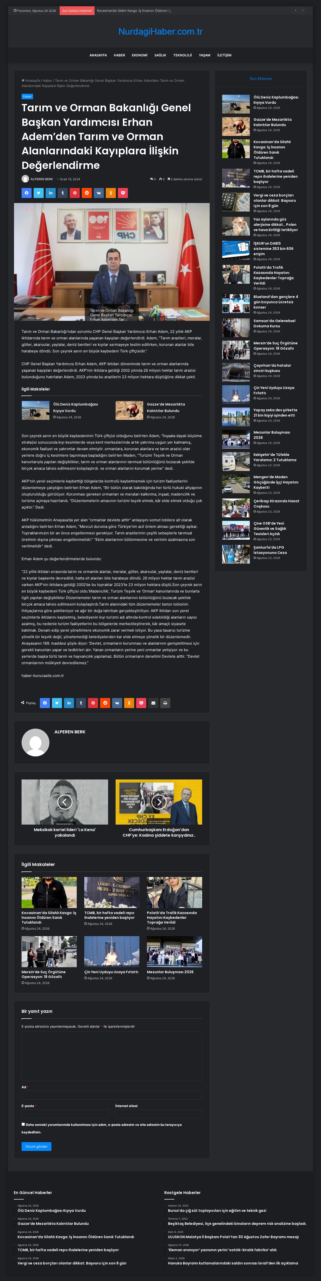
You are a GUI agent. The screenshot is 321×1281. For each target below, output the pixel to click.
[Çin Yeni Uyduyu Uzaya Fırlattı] (111, 951)
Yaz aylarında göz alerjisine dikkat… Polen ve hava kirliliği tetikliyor (276, 224)
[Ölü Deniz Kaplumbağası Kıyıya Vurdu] (35, 410)
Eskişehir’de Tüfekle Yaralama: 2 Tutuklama (275, 457)
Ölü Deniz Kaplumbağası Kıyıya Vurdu (276, 100)
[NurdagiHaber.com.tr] (160, 31)
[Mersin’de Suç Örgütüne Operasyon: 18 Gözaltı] (49, 951)
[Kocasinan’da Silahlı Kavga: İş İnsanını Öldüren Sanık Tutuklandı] (49, 892)
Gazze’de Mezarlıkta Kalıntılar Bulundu (273, 122)
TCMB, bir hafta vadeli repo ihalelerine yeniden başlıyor (109, 915)
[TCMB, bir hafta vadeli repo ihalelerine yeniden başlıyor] (111, 892)
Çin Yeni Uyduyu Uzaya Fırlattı (111, 971)
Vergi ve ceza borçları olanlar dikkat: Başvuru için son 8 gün (275, 200)
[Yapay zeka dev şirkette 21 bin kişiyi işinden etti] (236, 417)
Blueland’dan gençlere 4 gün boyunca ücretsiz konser (276, 302)
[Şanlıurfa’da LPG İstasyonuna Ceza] (236, 554)
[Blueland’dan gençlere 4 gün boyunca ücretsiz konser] (236, 303)
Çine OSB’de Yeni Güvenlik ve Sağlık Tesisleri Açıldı (270, 528)
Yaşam (204, 55)
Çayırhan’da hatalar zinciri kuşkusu (272, 368)
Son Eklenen (261, 78)
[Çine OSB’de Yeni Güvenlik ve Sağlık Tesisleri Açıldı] (236, 530)
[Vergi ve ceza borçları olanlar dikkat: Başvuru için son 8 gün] (236, 202)
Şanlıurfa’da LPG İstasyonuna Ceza (270, 550)
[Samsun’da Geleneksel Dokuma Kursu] (236, 327)
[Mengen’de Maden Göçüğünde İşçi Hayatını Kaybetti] (236, 483)
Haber (119, 55)
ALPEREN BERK (42, 179)
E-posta (29, 1106)
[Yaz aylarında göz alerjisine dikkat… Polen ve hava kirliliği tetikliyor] (236, 226)
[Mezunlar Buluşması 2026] (174, 951)
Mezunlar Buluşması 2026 (170, 971)
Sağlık (160, 55)
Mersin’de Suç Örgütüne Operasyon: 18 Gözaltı (44, 974)
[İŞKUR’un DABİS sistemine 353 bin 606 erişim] (236, 250)
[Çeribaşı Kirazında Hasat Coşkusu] (236, 508)
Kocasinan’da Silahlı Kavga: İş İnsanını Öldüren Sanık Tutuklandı (145, 11)
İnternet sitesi (126, 1106)
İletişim (224, 55)
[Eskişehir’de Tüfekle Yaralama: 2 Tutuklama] (236, 461)
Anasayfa (98, 55)
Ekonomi (139, 55)
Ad (25, 1087)
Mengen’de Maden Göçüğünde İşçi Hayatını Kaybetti (276, 482)
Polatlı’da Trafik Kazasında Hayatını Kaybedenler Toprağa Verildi (172, 917)
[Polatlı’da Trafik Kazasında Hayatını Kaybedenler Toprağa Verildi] (174, 892)
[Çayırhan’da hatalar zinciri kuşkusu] (236, 372)
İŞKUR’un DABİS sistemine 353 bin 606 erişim (273, 248)
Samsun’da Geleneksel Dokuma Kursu (274, 323)
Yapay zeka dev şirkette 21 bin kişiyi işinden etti (275, 413)
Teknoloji (182, 55)
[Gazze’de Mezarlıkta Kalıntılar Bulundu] (129, 410)
